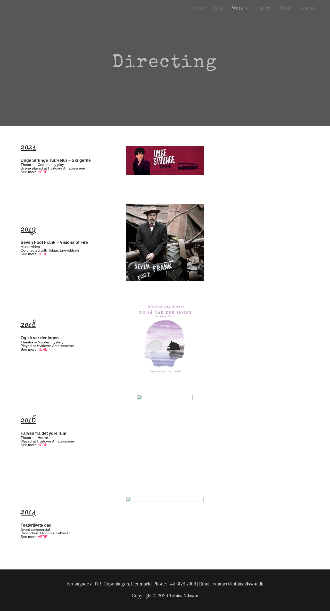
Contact (308, 8)
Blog (219, 8)
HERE (42, 172)
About (286, 8)
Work (237, 8)
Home (199, 8)
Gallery (263, 8)
